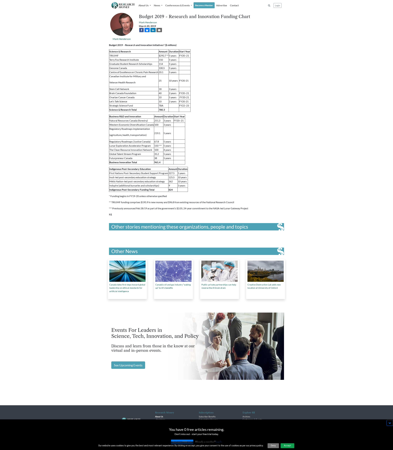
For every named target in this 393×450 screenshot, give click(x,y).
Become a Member (204, 5)
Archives (246, 416)
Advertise (221, 5)
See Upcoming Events (128, 365)
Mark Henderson (122, 38)
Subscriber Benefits (207, 416)
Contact (234, 5)
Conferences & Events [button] (177, 5)
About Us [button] (143, 5)
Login (277, 5)
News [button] (157, 5)
